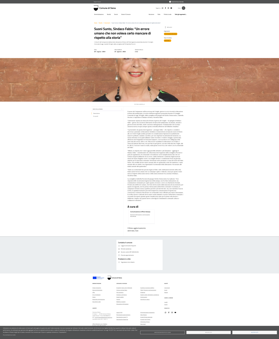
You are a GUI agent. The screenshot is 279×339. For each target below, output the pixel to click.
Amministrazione (99, 14)
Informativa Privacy (145, 322)
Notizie (166, 292)
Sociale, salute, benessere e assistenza (149, 295)
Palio (159, 14)
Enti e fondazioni (96, 295)
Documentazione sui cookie (9, 335)
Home (95, 23)
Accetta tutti (254, 332)
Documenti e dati (96, 302)
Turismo (118, 299)
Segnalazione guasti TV (122, 317)
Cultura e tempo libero (121, 290)
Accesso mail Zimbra (145, 319)
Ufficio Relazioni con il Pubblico (99, 324)
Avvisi (165, 290)
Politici (94, 297)
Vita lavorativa (119, 292)
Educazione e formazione (122, 304)
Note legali (143, 324)
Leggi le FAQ (119, 312)
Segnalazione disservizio (122, 319)
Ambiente (142, 292)
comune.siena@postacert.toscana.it (103, 317)
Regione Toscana (97, 1)
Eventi (165, 304)
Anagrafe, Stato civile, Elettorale (124, 288)
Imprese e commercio (121, 295)
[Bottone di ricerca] (183, 8)
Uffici (93, 292)
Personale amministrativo (98, 299)
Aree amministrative (97, 290)
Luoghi (166, 302)
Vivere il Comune (125, 14)
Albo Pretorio (143, 315)
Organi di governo (96, 288)
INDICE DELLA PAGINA (98, 109)
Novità (109, 14)
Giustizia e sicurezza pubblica (147, 288)
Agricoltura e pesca (145, 299)
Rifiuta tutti (208, 332)
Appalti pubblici (120, 297)
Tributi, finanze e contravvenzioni (148, 290)
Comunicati (107, 23)
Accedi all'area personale (146, 317)
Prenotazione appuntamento (123, 315)
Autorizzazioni (143, 297)
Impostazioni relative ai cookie (162, 332)
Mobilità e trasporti (120, 302)
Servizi (116, 14)
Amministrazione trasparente (147, 312)
